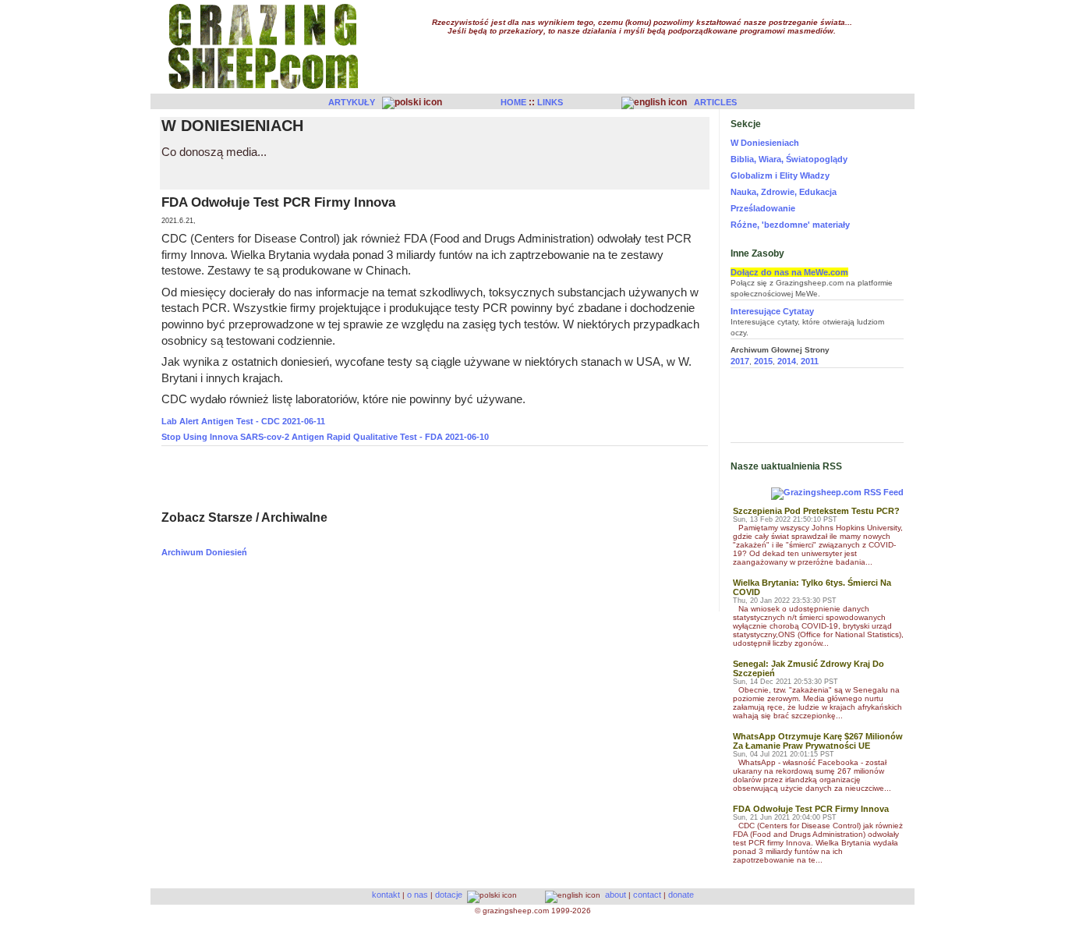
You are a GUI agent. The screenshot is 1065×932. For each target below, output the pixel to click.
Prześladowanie (763, 208)
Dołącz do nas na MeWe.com (789, 272)
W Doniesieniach (765, 142)
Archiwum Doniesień (204, 552)
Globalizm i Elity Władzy (780, 175)
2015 (763, 361)
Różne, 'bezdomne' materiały (790, 224)
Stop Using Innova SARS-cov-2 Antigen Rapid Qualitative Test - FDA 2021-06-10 (325, 436)
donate (681, 894)
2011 (810, 361)
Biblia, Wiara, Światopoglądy (789, 159)
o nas (417, 894)
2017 (740, 361)
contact (647, 894)
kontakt (386, 894)
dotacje (448, 894)
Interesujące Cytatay (772, 311)
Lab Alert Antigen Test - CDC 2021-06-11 (243, 421)
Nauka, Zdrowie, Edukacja (784, 192)
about (615, 894)
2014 (786, 361)
